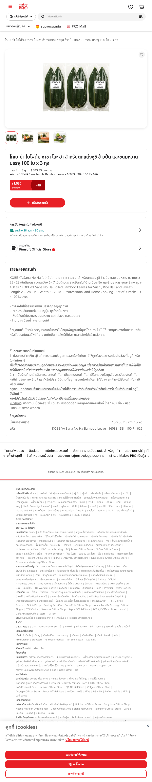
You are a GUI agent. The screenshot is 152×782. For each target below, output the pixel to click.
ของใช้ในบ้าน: (22, 532)
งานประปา (55, 545)
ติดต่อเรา (35, 450)
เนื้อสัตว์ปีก (48, 635)
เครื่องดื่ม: (20, 592)
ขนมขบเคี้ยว (27, 618)
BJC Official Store (75, 687)
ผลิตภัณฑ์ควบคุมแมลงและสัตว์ (70, 541)
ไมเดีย (118, 502)
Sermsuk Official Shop (53, 609)
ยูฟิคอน (64, 506)
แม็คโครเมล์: (22, 644)
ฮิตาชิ (111, 510)
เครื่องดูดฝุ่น (22, 502)
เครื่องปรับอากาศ (112, 493)
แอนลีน (19, 713)
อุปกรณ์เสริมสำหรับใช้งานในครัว (60, 661)
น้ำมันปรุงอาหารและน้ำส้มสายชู (89, 566)
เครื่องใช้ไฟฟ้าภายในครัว (89, 661)
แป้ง (124, 566)
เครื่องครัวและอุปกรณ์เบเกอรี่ (96, 657)
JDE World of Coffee (45, 588)
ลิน (127, 583)
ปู (28, 626)
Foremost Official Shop (28, 605)
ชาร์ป (90, 502)
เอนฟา (51, 713)
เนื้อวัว (28, 635)
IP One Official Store (107, 549)
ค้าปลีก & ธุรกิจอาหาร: (26, 717)
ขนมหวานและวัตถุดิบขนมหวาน (73, 575)
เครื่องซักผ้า (95, 493)
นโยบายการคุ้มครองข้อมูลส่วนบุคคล (81, 455)
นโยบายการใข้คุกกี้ (77, 739)
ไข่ (37, 566)
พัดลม (33, 493)
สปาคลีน (20, 558)
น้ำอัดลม (44, 592)
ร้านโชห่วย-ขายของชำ (82, 717)
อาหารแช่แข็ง (65, 579)
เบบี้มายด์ (40, 713)
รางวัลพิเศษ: (22, 674)
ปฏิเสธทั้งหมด (76, 764)
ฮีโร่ (76, 670)
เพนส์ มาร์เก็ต (116, 583)
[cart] (142, 7)
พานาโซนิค (40, 510)
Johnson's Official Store (108, 709)
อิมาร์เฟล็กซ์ (53, 510)
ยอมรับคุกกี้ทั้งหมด (76, 754)
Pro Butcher (22, 639)
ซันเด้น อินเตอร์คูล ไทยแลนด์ (36, 506)
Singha (19, 609)
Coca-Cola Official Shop (77, 605)
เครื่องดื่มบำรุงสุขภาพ (26, 601)
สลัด (35, 648)
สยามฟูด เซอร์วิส (75, 639)
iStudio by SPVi (24, 510)
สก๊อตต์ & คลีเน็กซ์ (25, 554)
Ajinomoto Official (25, 583)
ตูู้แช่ (84, 493)
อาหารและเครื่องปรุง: (26, 566)
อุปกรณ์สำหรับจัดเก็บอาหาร (29, 661)
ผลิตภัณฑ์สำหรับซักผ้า (121, 536)
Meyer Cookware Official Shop (32, 670)
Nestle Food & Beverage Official (110, 605)
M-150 (52, 614)
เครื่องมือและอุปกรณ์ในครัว (28, 665)
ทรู (36, 515)
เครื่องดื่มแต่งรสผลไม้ (36, 596)
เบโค (118, 506)
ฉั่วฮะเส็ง (63, 588)
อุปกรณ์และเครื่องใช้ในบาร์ (41, 657)
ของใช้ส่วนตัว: (22, 678)
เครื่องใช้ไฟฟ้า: (22, 493)
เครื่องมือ (67, 545)
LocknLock (81, 665)
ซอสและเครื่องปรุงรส (26, 579)
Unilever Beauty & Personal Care (69, 683)
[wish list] (131, 7)
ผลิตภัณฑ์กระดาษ (98, 536)
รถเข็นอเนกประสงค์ (83, 545)
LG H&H (97, 691)
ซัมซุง (82, 502)
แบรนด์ (123, 609)
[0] (10, 6)
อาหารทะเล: (21, 626)
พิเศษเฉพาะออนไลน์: (25, 489)
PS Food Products (54, 639)
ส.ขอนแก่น (88, 588)
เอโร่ (119, 626)
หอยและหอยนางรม (48, 626)
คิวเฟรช (99, 626)
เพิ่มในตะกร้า (40, 202)
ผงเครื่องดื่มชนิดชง (116, 592)
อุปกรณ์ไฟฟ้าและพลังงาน (95, 497)
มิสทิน (108, 691)
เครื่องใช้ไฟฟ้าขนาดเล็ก (70, 497)
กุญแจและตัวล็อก (24, 545)
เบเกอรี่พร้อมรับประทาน (102, 575)
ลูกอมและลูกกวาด (44, 618)
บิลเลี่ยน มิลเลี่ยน (87, 554)
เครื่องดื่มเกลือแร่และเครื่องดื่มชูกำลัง (106, 596)
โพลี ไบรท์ (71, 554)
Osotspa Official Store (28, 691)
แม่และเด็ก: (21, 704)
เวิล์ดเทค (127, 506)
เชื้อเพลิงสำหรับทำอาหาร (68, 657)
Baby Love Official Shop (116, 704)
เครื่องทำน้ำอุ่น (37, 502)
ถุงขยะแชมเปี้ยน (125, 554)
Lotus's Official (24, 515)
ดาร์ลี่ (79, 691)
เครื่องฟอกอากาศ (118, 497)
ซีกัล (110, 506)
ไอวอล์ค (80, 510)
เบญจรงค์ (75, 588)
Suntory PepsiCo (53, 605)
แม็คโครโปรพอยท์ (56, 450)
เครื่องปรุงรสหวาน (47, 579)
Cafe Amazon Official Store (31, 614)
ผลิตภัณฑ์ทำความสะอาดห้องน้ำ (112, 532)
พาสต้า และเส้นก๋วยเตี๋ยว (92, 571)
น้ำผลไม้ (19, 596)
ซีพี (91, 626)
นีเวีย (125, 691)
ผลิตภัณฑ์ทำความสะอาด (76, 536)
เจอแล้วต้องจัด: (23, 700)
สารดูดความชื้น (46, 541)
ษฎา (18, 588)
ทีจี (54, 515)
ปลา (34, 626)
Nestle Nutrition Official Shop (32, 709)
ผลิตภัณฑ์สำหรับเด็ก (37, 704)
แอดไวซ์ (91, 510)
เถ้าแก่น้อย (61, 618)
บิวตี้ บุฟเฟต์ (22, 695)
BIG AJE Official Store (105, 609)
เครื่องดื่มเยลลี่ (46, 601)
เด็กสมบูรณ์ (59, 583)
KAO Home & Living (52, 549)
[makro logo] (23, 7)
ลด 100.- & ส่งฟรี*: (25, 528)
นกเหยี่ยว (27, 588)
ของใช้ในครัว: (22, 657)
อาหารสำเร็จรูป (47, 571)
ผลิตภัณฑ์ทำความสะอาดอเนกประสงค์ (55, 532)
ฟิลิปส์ (74, 506)
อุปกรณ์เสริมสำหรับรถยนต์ (108, 545)
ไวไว (70, 583)
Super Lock (105, 665)
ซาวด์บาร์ (51, 502)
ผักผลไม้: (20, 648)
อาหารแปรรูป (63, 635)
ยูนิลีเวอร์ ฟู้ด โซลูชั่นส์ (85, 579)
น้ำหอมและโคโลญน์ (78, 678)
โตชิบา (109, 502)
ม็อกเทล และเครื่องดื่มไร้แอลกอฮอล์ (72, 601)
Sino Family (44, 583)
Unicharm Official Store (88, 704)
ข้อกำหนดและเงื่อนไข (40, 455)
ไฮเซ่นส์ (127, 502)
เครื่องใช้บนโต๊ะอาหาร (54, 665)
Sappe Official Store (79, 609)
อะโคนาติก (45, 515)
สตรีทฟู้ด (64, 717)
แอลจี (55, 506)
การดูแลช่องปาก (58, 678)
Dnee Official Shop (61, 709)
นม (27, 592)
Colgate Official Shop (98, 687)
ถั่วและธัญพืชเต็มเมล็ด (67, 571)
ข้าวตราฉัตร (101, 583)
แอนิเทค (101, 510)
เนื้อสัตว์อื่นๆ (88, 635)
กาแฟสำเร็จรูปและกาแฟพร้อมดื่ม (66, 592)
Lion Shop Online (83, 709)
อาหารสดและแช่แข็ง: (25, 523)
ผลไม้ (27, 648)
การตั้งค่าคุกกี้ (12, 455)
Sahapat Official (107, 579)
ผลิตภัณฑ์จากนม (24, 575)
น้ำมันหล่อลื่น (41, 545)
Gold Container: (24, 519)
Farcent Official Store (38, 558)
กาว (107, 541)
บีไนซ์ (87, 691)
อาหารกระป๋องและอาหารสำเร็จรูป (57, 566)
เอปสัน (77, 515)
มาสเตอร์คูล (68, 510)
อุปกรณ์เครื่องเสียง (67, 502)
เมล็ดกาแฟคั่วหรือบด (94, 592)
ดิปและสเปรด (113, 566)
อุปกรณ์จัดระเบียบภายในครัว (116, 661)
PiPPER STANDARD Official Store (70, 558)
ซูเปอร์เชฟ (37, 639)
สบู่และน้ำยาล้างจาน (85, 532)
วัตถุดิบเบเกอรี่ (49, 575)
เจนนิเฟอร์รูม (65, 515)
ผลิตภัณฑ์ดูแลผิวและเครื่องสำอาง (32, 683)
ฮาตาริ (93, 506)
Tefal (69, 665)
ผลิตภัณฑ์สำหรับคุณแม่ (61, 704)
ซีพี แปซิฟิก (81, 626)
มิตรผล (78, 583)
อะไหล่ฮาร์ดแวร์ (95, 541)
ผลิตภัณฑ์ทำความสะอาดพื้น (29, 536)
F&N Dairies (116, 601)
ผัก (42, 648)
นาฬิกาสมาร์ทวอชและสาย (44, 497)
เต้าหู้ (37, 575)
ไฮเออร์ (99, 502)
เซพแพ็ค (110, 626)
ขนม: (18, 618)
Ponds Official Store (53, 691)
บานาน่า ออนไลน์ (124, 510)
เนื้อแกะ (75, 635)
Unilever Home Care (27, 549)
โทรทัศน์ (43, 493)
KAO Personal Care (26, 687)
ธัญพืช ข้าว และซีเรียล (26, 571)
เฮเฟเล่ (86, 515)
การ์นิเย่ (70, 691)
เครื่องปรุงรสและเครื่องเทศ (120, 571)
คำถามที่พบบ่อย (14, 450)
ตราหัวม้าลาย (65, 670)
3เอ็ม (39, 554)
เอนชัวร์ (29, 713)
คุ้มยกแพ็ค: (21, 653)
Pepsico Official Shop (80, 618)
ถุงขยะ (32, 532)
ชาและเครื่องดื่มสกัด (59, 596)
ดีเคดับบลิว (109, 554)
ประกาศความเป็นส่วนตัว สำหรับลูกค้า (96, 450)
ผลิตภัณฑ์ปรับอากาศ (26, 541)
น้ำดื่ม (34, 592)
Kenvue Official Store (51, 687)
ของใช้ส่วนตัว (96, 678)
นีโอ (99, 554)
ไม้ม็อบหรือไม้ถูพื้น (53, 536)
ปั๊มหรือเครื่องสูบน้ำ (121, 541)
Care (126, 709)
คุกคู (18, 506)
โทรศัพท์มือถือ (22, 497)
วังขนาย (88, 583)
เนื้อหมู (37, 635)
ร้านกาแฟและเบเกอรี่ (47, 717)
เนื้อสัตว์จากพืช (104, 635)
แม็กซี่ (127, 626)
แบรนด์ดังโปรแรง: (24, 631)
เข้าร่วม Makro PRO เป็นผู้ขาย (129, 455)
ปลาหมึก (69, 626)
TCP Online (32, 609)
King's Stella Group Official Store (109, 558)
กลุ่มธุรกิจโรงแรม (103, 717)
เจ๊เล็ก (98, 588)
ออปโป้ (102, 506)
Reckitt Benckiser (54, 554)
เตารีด (126, 493)
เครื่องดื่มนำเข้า (99, 601)
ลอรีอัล (117, 691)
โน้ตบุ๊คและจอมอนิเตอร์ (60, 493)
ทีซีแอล (83, 506)
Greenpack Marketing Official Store (35, 562)
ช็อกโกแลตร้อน (79, 596)
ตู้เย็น (76, 493)
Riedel (93, 665)
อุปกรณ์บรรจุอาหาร (122, 657)
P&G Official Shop (99, 683)
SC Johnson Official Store (79, 549)
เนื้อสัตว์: (20, 635)
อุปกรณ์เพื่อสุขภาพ (39, 678)
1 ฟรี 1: (19, 622)
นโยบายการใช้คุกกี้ (137, 450)
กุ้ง (61, 626)
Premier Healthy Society (117, 588)
